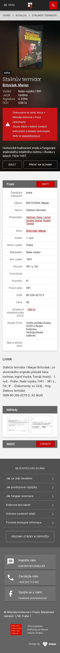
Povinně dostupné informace (24, 522)
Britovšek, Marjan (15, 85)
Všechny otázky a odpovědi (30, 536)
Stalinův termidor (44, 15)
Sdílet (12, 164)
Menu (9, 5)
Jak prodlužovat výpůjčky (21, 487)
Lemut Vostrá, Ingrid (38, 219)
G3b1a (31, 309)
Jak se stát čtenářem (19, 478)
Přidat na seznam (40, 164)
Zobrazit (45, 444)
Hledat (52, 5)
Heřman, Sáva (34, 217)
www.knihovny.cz (31, 135)
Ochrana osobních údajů (20, 513)
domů (6, 15)
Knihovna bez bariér (18, 504)
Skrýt (45, 184)
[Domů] (30, 5)
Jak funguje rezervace (20, 496)
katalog (21, 15)
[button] (30, 47)
